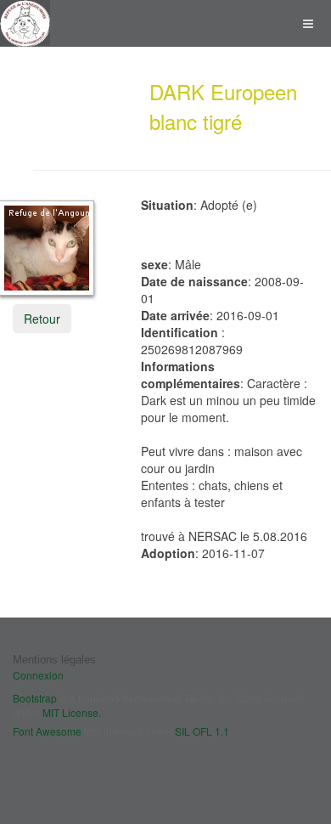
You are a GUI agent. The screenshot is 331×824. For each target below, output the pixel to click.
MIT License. (71, 712)
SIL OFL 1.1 (202, 731)
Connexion (38, 675)
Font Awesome (47, 731)
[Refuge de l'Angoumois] (25, 23)
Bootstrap (35, 698)
